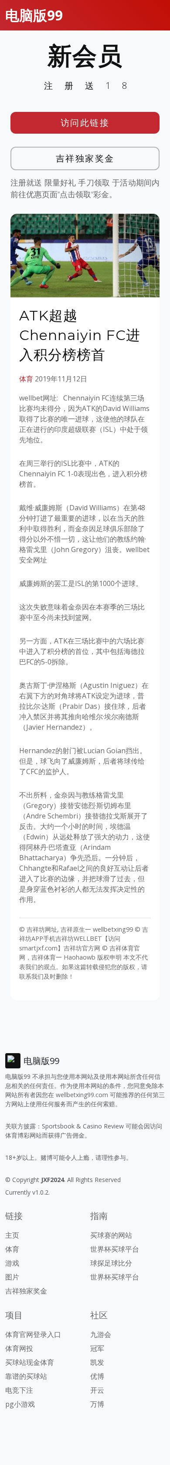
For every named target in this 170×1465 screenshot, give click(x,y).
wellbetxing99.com (82, 1095)
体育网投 (19, 1348)
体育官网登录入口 (33, 1334)
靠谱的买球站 (26, 1376)
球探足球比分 (111, 1263)
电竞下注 (19, 1390)
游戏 (12, 1263)
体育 (26, 379)
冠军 (97, 1348)
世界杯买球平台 (114, 1249)
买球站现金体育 (29, 1362)
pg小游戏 (20, 1404)
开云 (97, 1390)
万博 (97, 1404)
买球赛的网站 (111, 1235)
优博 (97, 1376)
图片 (12, 1277)
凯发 (97, 1362)
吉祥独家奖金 (85, 158)
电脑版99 (34, 15)
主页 (12, 1235)
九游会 (100, 1334)
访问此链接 (85, 122)
